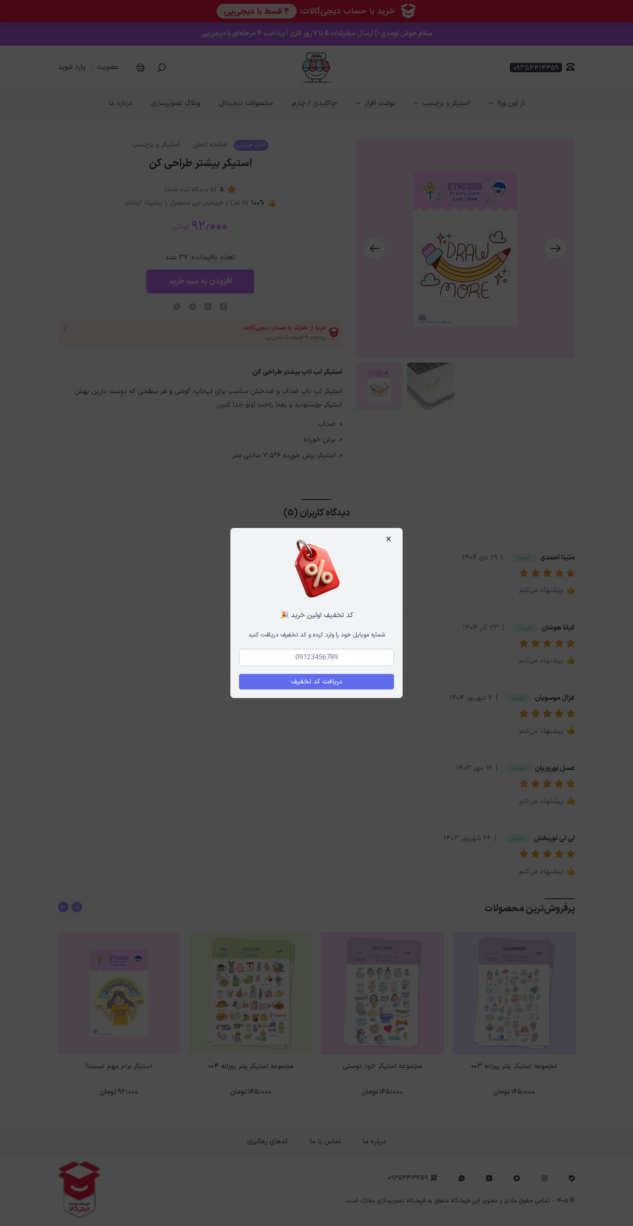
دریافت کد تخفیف (316, 682)
